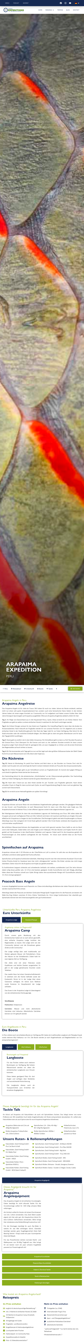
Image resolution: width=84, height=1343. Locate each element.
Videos (7, 3)
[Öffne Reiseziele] (53, 10)
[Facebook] (61, 3)
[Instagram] (65, 3)
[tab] (11, 920)
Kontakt (25, 3)
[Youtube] (70, 3)
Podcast (16, 3)
